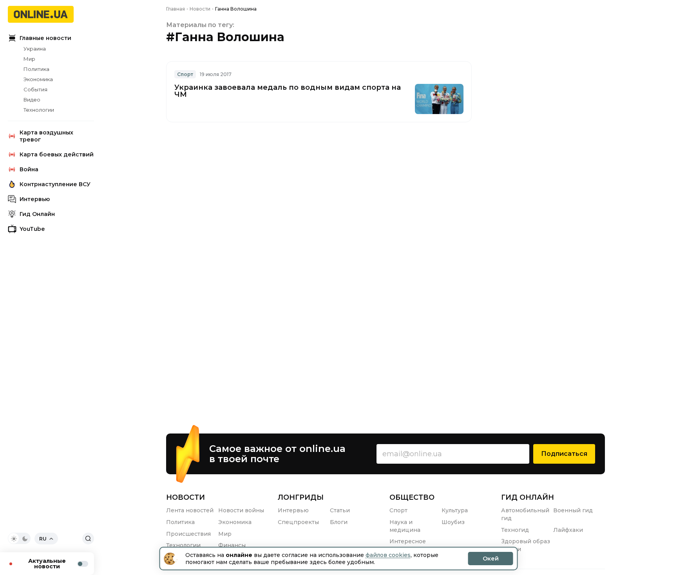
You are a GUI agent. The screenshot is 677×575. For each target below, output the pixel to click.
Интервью (35, 199)
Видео (32, 99)
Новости (185, 497)
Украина (35, 48)
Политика (36, 69)
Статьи (340, 510)
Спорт (185, 74)
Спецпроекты (298, 522)
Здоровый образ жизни (525, 545)
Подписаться (564, 453)
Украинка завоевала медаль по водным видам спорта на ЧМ (287, 91)
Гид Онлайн (37, 214)
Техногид (515, 529)
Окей (491, 558)
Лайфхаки (568, 529)
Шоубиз (453, 522)
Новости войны (241, 510)
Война (29, 169)
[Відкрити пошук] (88, 538)
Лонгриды (301, 497)
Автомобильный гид (525, 514)
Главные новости (45, 38)
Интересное (407, 541)
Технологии (39, 110)
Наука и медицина (404, 526)
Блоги (339, 522)
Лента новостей (190, 510)
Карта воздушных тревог (46, 136)
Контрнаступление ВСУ (55, 184)
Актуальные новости (47, 563)
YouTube (32, 228)
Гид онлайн (527, 497)
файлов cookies (388, 555)
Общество (411, 497)
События (35, 89)
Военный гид (573, 510)
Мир (29, 59)
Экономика (38, 79)
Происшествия (188, 533)
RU (43, 539)
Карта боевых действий (57, 154)
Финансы (232, 545)
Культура (455, 510)
